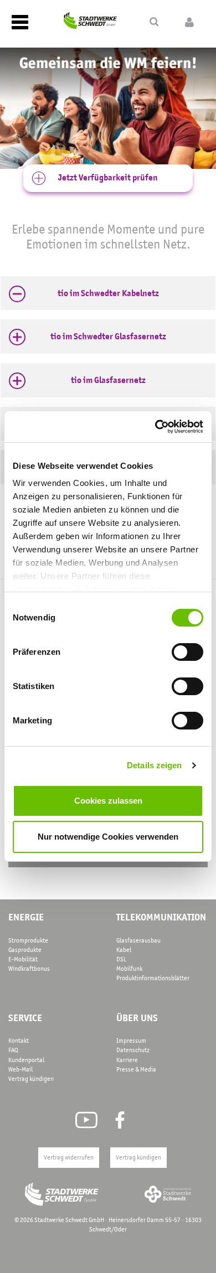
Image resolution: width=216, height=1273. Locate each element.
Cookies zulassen (108, 800)
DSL (121, 959)
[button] (108, 293)
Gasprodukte (25, 950)
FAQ (13, 1050)
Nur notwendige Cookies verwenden (108, 836)
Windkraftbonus (29, 968)
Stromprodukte (28, 940)
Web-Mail (20, 1069)
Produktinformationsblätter (152, 978)
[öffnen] (189, 22)
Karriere (127, 1060)
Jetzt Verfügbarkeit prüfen (108, 177)
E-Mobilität (23, 959)
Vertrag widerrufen (69, 1157)
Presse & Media (136, 1069)
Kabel (123, 950)
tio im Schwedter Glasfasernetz (108, 337)
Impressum (131, 1040)
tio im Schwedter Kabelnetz (108, 293)
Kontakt (18, 1040)
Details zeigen (154, 765)
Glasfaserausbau (138, 940)
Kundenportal (26, 1060)
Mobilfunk (129, 968)
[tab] (108, 293)
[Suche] (154, 22)
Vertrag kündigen (31, 1079)
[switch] (187, 652)
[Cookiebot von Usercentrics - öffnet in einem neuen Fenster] (155, 427)
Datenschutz (133, 1050)
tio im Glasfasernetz (108, 380)
